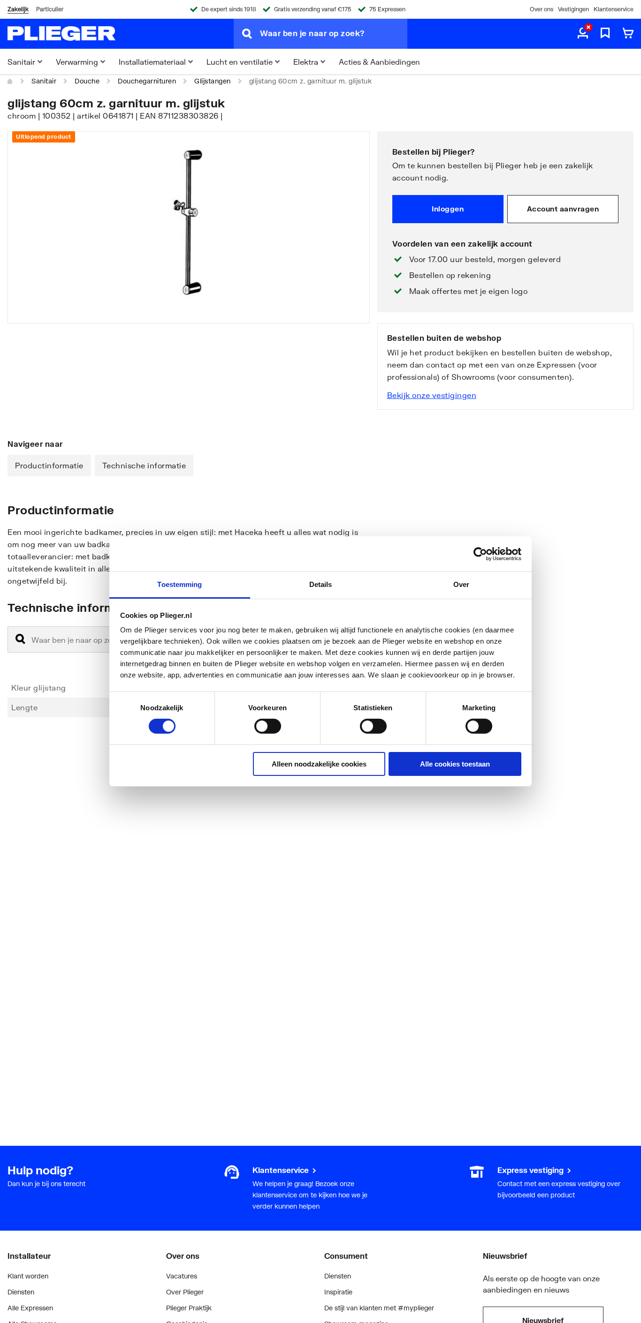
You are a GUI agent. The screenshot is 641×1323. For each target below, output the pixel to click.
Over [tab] (461, 584)
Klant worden (28, 1276)
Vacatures (181, 1276)
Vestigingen (573, 9)
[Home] (10, 81)
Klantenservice (613, 9)
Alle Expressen (30, 1308)
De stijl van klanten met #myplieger (379, 1308)
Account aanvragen (563, 208)
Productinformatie (49, 465)
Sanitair (43, 81)
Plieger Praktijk (189, 1308)
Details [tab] (320, 584)
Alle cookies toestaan (455, 764)
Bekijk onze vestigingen (432, 395)
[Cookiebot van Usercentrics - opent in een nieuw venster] (480, 554)
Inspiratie (338, 1292)
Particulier (49, 9)
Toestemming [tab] (179, 584)
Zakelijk (18, 9)
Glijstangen (212, 81)
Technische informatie (144, 465)
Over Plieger (185, 1292)
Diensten (21, 1292)
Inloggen (448, 208)
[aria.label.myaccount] (582, 33)
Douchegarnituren (147, 81)
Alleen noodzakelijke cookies (319, 764)
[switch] (267, 726)
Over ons (541, 9)
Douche (87, 81)
